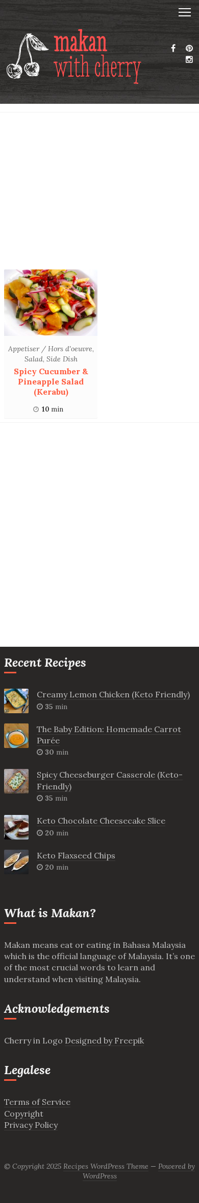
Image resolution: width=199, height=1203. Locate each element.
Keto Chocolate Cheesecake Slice (101, 820)
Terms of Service (37, 1102)
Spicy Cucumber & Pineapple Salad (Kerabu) (51, 381)
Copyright (23, 1113)
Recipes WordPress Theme (105, 1166)
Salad (33, 359)
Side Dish (62, 359)
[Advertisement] (99, 193)
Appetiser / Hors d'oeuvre (50, 348)
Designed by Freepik (104, 1040)
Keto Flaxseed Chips (76, 855)
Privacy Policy (31, 1125)
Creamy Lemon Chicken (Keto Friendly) (113, 694)
